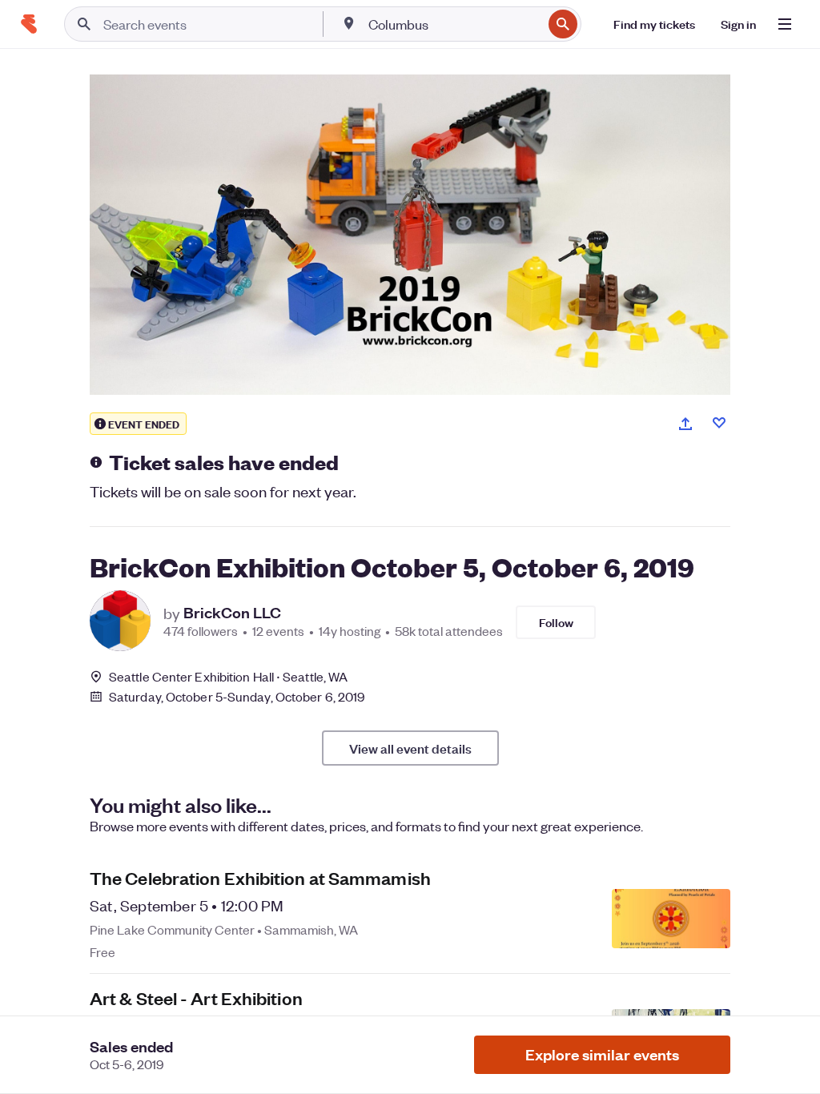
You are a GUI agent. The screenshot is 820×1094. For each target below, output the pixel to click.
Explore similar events (602, 1054)
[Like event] (719, 423)
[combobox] (454, 24)
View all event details (410, 748)
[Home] (28, 24)
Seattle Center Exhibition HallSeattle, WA (228, 676)
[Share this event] (685, 424)
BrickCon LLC (232, 612)
